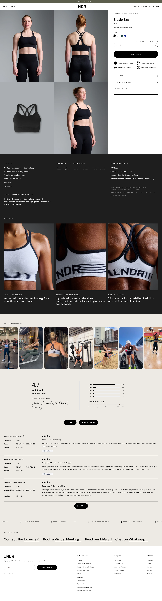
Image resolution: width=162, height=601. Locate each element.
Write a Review (88, 423)
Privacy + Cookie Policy (84, 587)
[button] (106, 384)
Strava (149, 563)
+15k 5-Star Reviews (124, 67)
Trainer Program (119, 570)
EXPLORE (13, 6)
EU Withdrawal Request (84, 591)
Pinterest (149, 574)
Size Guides (81, 580)
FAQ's (79, 574)
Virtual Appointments (84, 563)
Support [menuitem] (48, 403)
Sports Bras (133, 13)
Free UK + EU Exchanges (148, 67)
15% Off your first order (81, 1)
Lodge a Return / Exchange (85, 567)
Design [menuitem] (63, 403)
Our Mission (118, 560)
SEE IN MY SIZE (142, 41)
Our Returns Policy (83, 570)
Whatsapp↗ (138, 539)
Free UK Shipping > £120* (126, 63)
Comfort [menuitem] (37, 403)
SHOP (5, 6)
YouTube (149, 570)
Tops (125, 13)
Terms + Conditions (83, 584)
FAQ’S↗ (106, 539)
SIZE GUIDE (154, 41)
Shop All (118, 13)
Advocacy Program (120, 567)
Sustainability (118, 563)
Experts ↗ (31, 539)
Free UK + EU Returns (147, 63)
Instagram (150, 560)
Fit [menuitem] (56, 403)
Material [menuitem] (37, 408)
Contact (79, 560)
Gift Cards (117, 574)
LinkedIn (149, 567)
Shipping (80, 577)
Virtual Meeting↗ (68, 539)
